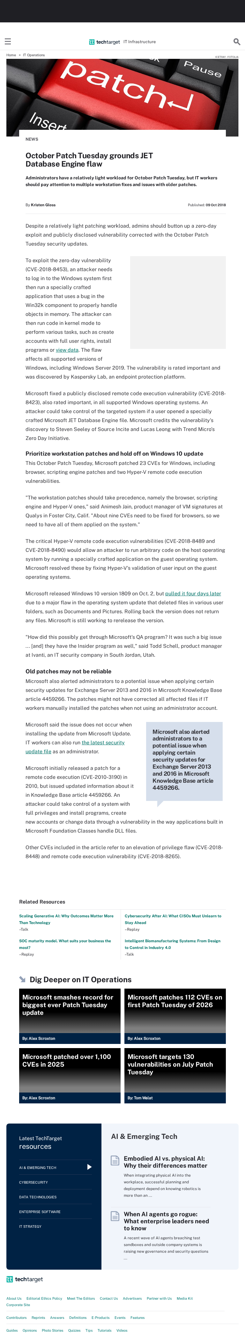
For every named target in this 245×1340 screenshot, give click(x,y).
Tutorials (105, 1330)
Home (11, 55)
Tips (89, 1330)
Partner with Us (159, 1298)
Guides (12, 1330)
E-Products (101, 1318)
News (32, 139)
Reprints (38, 1318)
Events (120, 1318)
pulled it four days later (193, 594)
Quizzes (74, 1330)
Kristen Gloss (43, 205)
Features (137, 1318)
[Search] (237, 42)
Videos (122, 1330)
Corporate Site (18, 1305)
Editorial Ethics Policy (44, 1298)
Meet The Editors (81, 1298)
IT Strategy (30, 1226)
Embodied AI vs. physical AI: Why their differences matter (165, 1162)
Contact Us (109, 1298)
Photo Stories (52, 1330)
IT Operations (34, 55)
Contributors (16, 1318)
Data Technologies (37, 1197)
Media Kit (185, 1298)
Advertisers (132, 1298)
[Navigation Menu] (8, 42)
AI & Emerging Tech (37, 1168)
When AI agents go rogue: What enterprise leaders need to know (166, 1221)
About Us (14, 1298)
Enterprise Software (40, 1212)
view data (67, 350)
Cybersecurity (33, 1182)
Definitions (78, 1318)
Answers (57, 1318)
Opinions (30, 1330)
